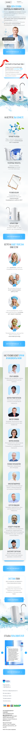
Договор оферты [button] (7, 693)
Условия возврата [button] (7, 698)
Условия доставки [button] (7, 695)
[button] (14, 51)
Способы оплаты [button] (7, 700)
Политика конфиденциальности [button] (10, 690)
